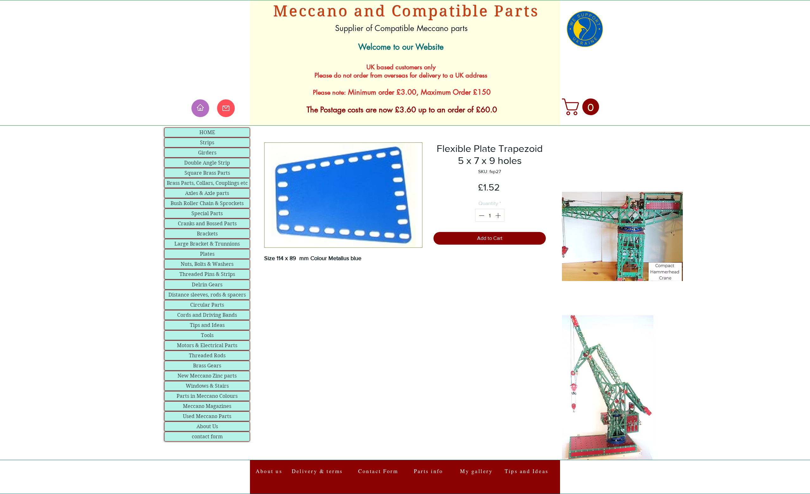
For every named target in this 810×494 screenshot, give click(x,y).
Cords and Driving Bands (207, 315)
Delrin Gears (207, 285)
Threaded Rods (207, 356)
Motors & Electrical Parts (207, 345)
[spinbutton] (489, 215)
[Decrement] (481, 215)
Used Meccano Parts (207, 416)
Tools (207, 335)
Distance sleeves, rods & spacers (207, 295)
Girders (207, 153)
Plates (207, 254)
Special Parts (207, 213)
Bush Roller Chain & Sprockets (207, 203)
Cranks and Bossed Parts (207, 224)
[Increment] (498, 215)
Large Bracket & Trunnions (207, 244)
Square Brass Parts (207, 173)
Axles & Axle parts (207, 193)
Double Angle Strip (207, 163)
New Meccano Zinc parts (207, 376)
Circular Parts (207, 305)
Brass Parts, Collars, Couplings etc (207, 183)
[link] (582, 106)
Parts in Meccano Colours (207, 396)
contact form (207, 437)
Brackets (207, 234)
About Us (207, 426)
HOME (207, 132)
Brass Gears (207, 366)
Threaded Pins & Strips (207, 274)
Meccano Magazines (207, 406)
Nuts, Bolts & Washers (207, 264)
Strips (207, 143)
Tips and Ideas (207, 325)
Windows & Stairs (207, 386)
